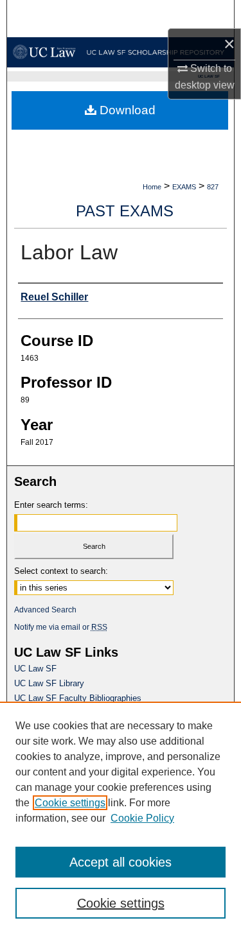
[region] (120, 818)
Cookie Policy (142, 818)
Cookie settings (70, 802)
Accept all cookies (120, 862)
